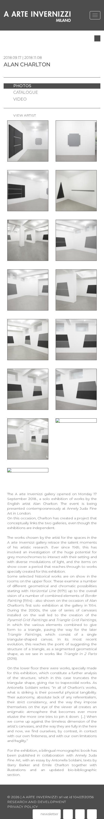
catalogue (25, 92)
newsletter (49, 814)
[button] (97, 38)
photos (22, 86)
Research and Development (36, 802)
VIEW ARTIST (24, 115)
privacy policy (22, 806)
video (20, 99)
